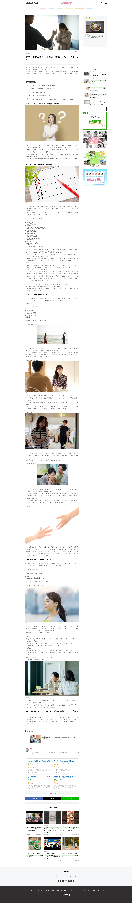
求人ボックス (34, 772)
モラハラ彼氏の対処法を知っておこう (38, 92)
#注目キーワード (53, 793)
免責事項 (89, 890)
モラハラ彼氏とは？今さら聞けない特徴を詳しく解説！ (42, 85)
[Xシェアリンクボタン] (62, 881)
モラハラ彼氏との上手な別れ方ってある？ (39, 95)
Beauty (51, 8)
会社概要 (94, 890)
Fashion (43, 8)
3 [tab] (95, 46)
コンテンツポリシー (82, 890)
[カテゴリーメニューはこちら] (106, 3)
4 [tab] (96, 46)
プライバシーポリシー (72, 890)
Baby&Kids (69, 8)
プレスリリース (101, 890)
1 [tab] (92, 46)
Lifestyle (59, 8)
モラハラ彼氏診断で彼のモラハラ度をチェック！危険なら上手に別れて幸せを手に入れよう (51, 99)
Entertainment (79, 8)
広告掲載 (57, 890)
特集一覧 (30, 890)
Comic (89, 8)
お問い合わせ (63, 890)
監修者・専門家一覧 (45, 890)
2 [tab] (94, 46)
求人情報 (52, 890)
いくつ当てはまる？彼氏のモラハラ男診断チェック (41, 88)
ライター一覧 (36, 890)
